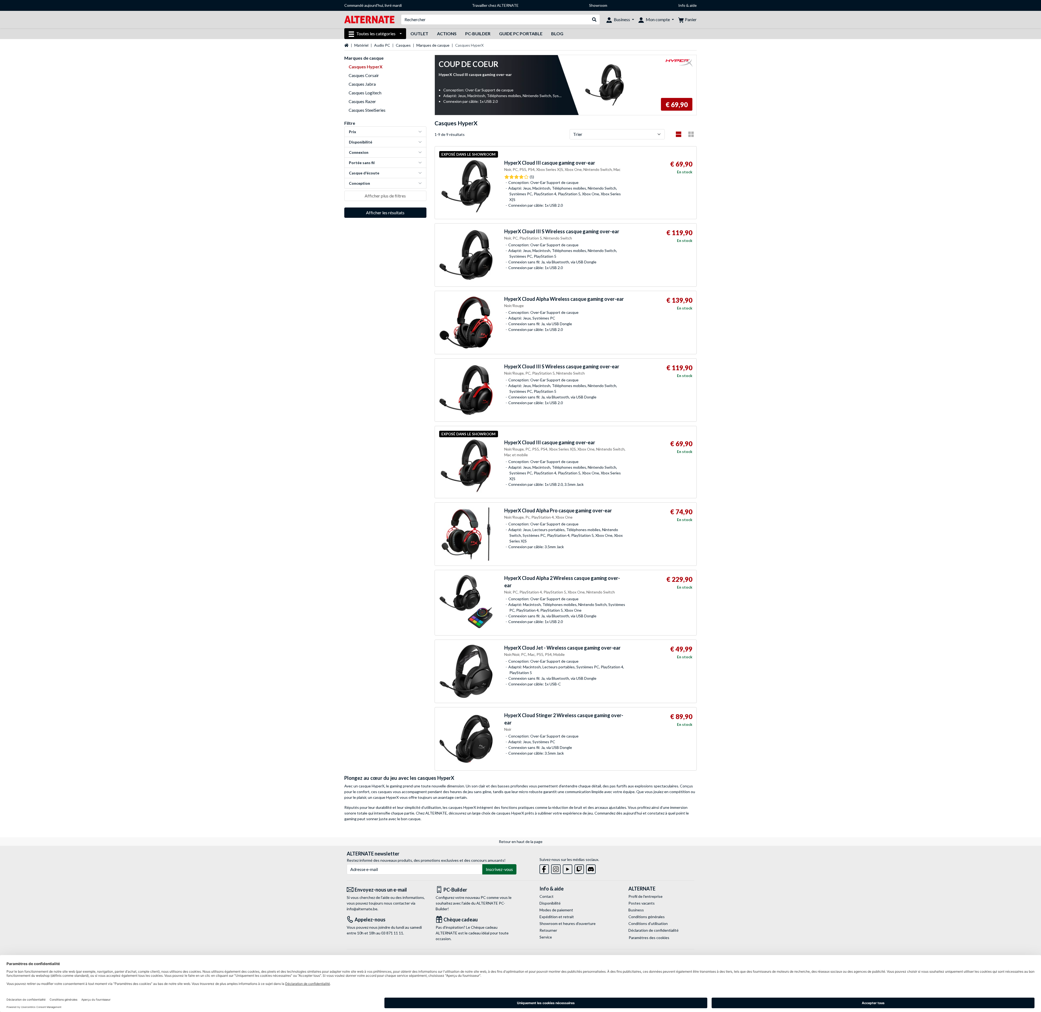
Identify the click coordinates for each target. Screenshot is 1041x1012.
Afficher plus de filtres (385, 195)
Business (636, 910)
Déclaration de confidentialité (653, 930)
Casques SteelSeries (367, 110)
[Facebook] (544, 868)
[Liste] (678, 134)
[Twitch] (579, 868)
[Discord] (591, 868)
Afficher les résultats (385, 212)
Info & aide (687, 5)
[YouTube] (567, 868)
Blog (557, 33)
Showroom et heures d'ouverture (567, 923)
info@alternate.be (362, 908)
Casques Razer (362, 101)
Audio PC (382, 45)
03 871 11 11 (392, 933)
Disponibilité (360, 142)
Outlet (419, 33)
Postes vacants (641, 903)
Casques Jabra (362, 84)
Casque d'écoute (364, 173)
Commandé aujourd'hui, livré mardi (373, 5)
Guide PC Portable (520, 33)
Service (545, 937)
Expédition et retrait (556, 916)
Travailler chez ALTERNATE (495, 5)
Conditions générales (646, 916)
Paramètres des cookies (649, 937)
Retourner (548, 930)
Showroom (598, 5)
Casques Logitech (365, 92)
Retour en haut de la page (520, 841)
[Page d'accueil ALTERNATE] (369, 19)
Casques (403, 45)
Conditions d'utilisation (648, 923)
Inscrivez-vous (499, 869)
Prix (352, 131)
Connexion (358, 152)
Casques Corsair (364, 75)
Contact (546, 896)
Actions (447, 33)
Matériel (361, 45)
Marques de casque (432, 45)
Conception (359, 183)
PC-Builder (477, 33)
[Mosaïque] (691, 134)
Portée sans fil (362, 162)
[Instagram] (556, 868)
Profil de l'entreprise (645, 896)
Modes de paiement (556, 910)
